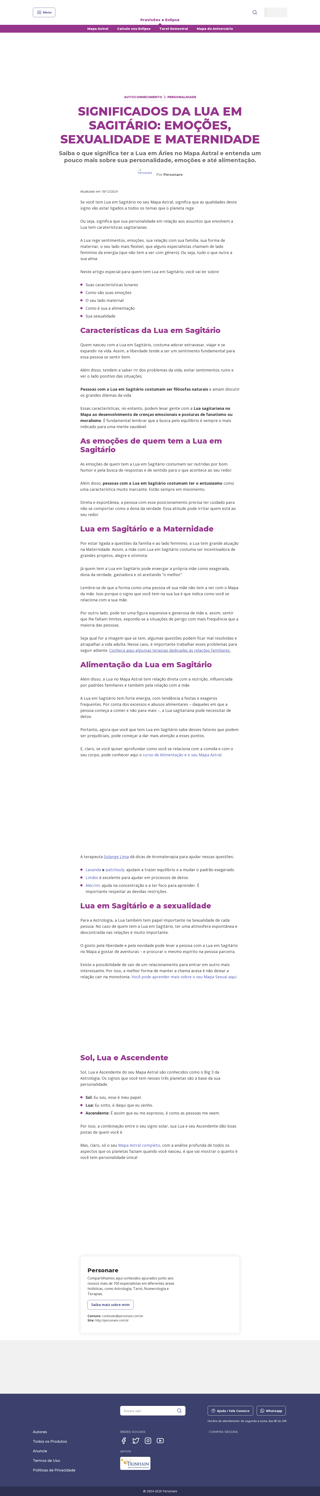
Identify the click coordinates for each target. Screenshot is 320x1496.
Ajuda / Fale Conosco (233, 1411)
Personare (173, 175)
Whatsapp (274, 1411)
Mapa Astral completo (139, 1145)
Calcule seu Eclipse (134, 29)
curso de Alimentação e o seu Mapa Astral (182, 754)
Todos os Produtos (50, 1441)
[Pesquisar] (254, 12)
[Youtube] (160, 1440)
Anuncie (40, 1451)
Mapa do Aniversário (215, 29)
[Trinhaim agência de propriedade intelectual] (135, 1469)
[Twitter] (135, 1440)
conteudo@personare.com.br (122, 1316)
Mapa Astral (97, 29)
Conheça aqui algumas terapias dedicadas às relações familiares (169, 650)
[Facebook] (123, 1440)
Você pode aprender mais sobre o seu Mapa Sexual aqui (183, 976)
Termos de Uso (46, 1461)
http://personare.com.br (112, 1320)
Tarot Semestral (173, 29)
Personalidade (181, 97)
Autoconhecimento (143, 97)
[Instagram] (148, 1440)
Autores (40, 1432)
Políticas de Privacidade (54, 1470)
